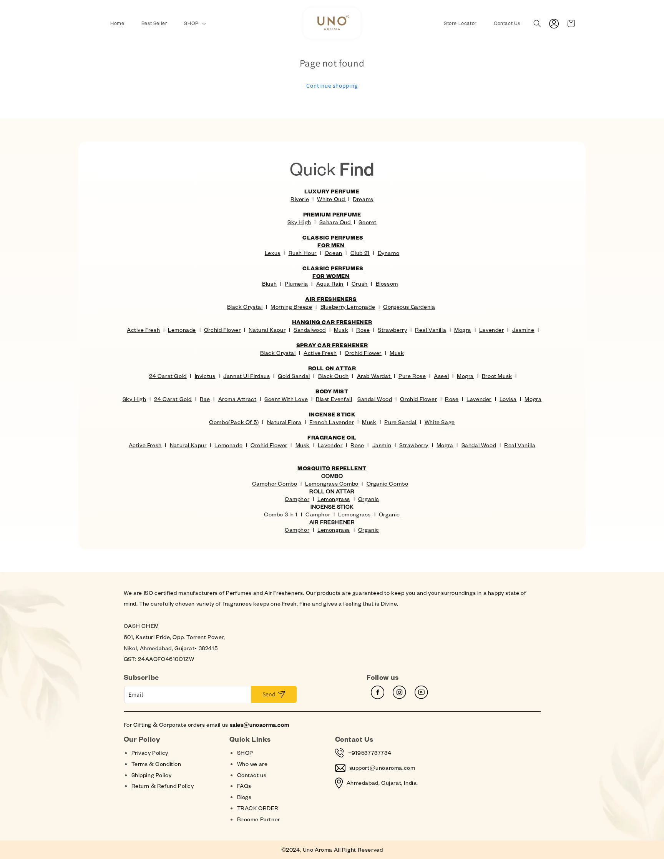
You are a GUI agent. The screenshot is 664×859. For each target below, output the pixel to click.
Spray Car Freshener (332, 345)
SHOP (245, 752)
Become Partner (258, 819)
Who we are (252, 763)
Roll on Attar (332, 368)
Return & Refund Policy (162, 785)
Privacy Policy (149, 752)
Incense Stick (332, 414)
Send (269, 694)
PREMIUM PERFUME (332, 214)
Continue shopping (332, 85)
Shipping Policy (151, 775)
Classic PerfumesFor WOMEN (333, 272)
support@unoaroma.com (382, 767)
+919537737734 (370, 752)
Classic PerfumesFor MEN (333, 241)
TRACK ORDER (258, 808)
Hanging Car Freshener (332, 322)
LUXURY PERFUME (331, 191)
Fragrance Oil (332, 437)
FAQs (244, 785)
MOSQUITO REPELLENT (332, 468)
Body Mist (331, 391)
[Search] (537, 23)
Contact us (252, 775)
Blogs (244, 797)
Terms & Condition (156, 763)
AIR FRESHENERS (331, 299)
